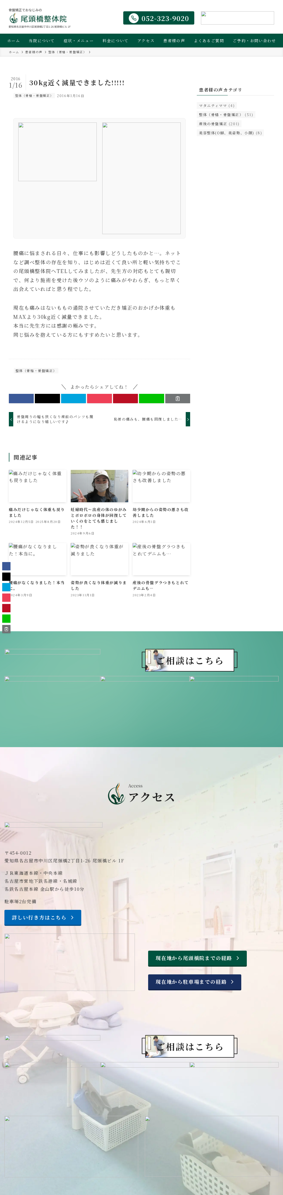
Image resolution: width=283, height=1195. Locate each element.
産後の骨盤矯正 (219, 123)
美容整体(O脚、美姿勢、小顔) (230, 132)
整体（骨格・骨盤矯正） (34, 95)
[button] (21, 398)
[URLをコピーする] (177, 398)
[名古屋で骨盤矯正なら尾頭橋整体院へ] (40, 18)
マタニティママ (217, 105)
